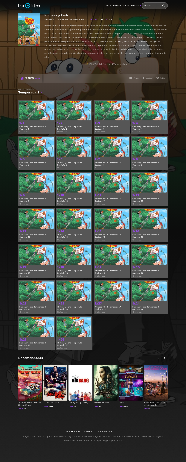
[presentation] (164, 358)
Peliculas (117, 5)
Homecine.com (105, 431)
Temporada (28, 91)
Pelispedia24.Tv (73, 431)
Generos (135, 5)
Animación (49, 19)
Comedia (60, 19)
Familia (68, 19)
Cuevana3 (88, 431)
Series (126, 5)
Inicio (108, 5)
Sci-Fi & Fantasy (80, 19)
